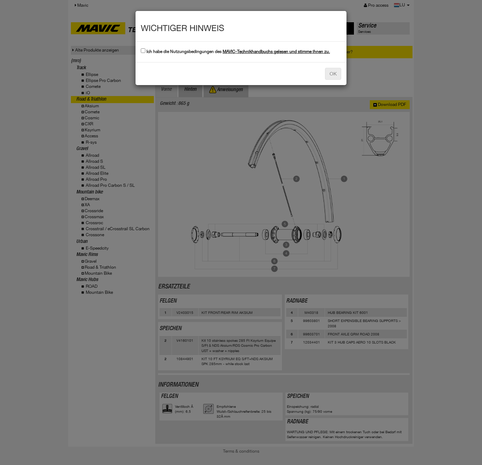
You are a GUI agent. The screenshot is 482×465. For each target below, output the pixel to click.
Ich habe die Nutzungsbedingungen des (237, 51)
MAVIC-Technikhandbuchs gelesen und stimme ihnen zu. (276, 51)
